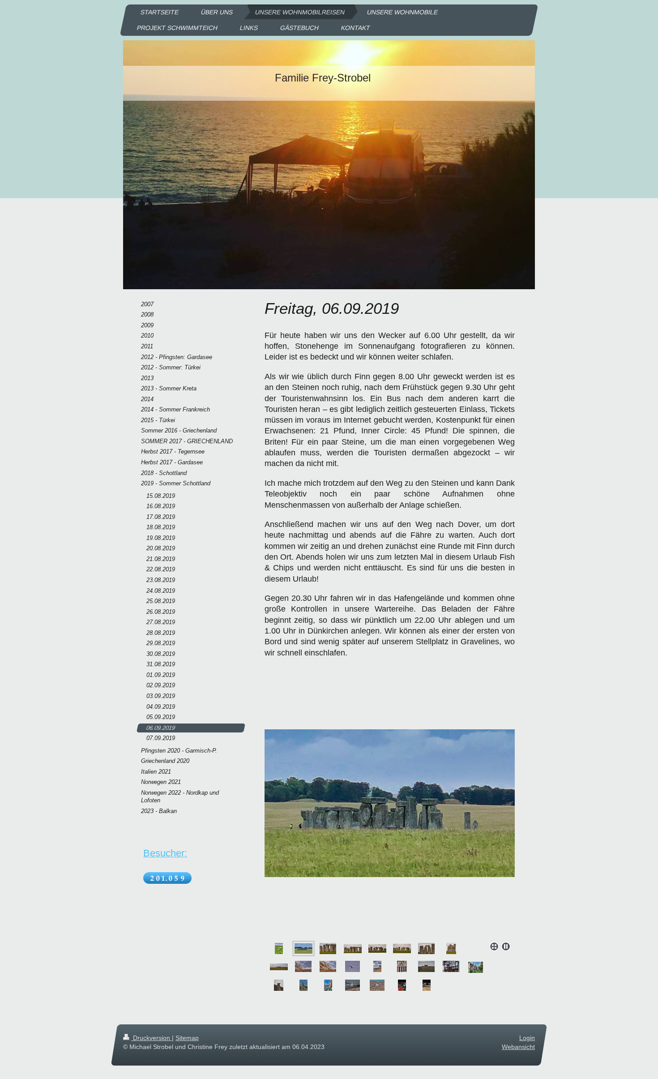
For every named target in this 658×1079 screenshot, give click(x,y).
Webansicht (518, 1046)
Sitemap (187, 1037)
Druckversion (151, 1037)
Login (527, 1037)
